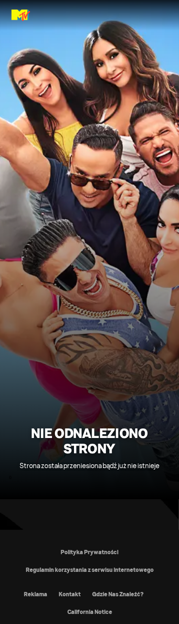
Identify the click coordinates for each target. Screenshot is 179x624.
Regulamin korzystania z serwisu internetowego (90, 569)
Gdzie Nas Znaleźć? (118, 594)
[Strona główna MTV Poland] (20, 15)
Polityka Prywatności (89, 552)
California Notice (89, 611)
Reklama (35, 594)
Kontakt (70, 594)
